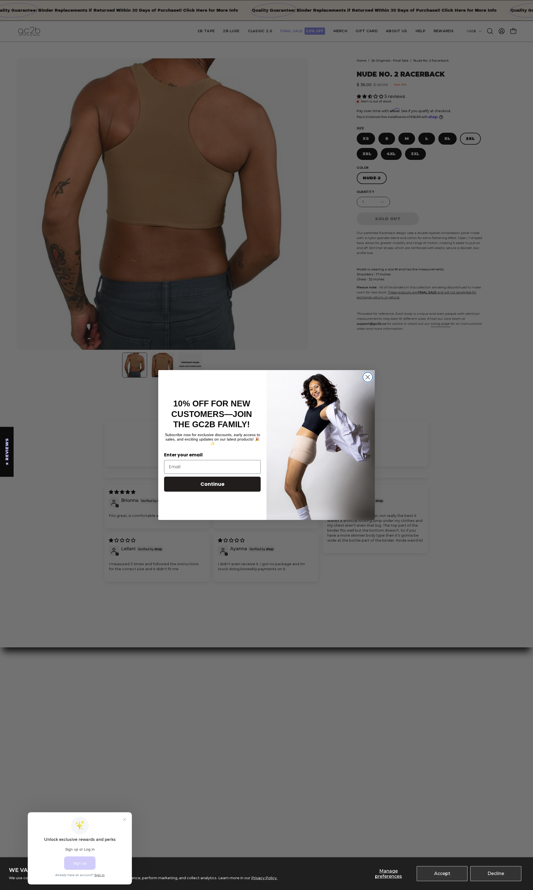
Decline (495, 873)
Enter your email (183, 455)
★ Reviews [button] (6, 451)
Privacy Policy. (264, 878)
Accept (442, 873)
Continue (212, 484)
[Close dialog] (368, 377)
